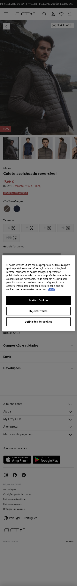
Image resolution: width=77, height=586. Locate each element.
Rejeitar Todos (38, 311)
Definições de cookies (38, 321)
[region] (38, 293)
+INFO (51, 289)
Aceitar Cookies (38, 300)
